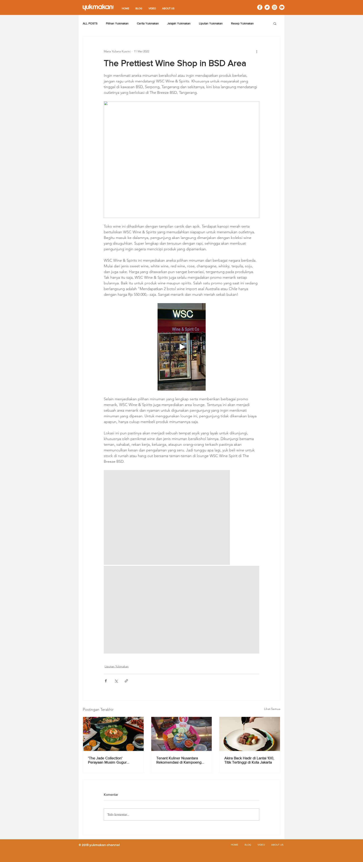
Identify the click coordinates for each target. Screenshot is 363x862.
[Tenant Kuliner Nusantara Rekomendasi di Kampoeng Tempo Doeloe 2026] (181, 734)
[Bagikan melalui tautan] (126, 681)
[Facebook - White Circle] (259, 7)
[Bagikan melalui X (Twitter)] (116, 681)
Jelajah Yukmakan (179, 23)
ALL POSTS (90, 23)
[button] (275, 23)
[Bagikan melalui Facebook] (106, 681)
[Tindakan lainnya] (256, 51)
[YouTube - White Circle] (281, 7)
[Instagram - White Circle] (274, 7)
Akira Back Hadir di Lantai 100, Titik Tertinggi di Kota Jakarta (249, 760)
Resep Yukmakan (242, 23)
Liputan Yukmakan (211, 23)
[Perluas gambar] (167, 517)
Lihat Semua (272, 709)
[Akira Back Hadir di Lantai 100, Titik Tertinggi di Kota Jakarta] (249, 734)
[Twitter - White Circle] (267, 7)
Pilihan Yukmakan (117, 23)
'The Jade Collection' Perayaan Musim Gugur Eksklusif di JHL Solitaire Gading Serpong (108, 760)
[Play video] (181, 347)
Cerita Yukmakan (148, 23)
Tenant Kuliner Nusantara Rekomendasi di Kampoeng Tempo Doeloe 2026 (178, 760)
